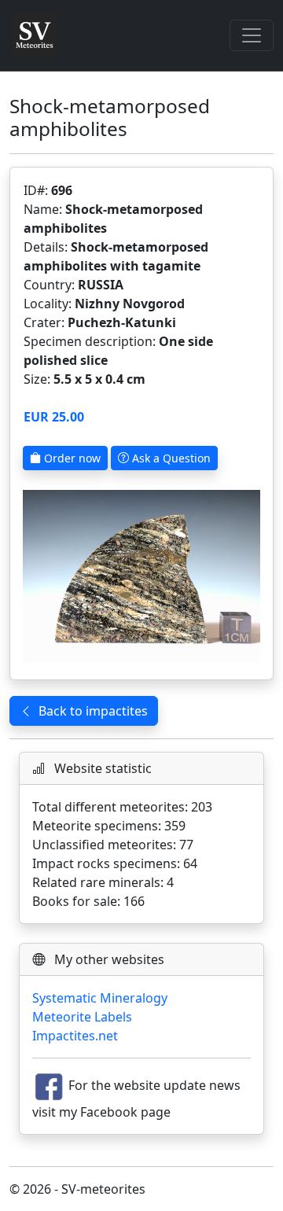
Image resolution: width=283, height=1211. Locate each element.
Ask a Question (170, 458)
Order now (71, 458)
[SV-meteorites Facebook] (48, 1085)
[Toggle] (252, 35)
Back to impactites (93, 711)
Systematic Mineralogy (99, 998)
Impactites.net (75, 1035)
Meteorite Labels (82, 1016)
